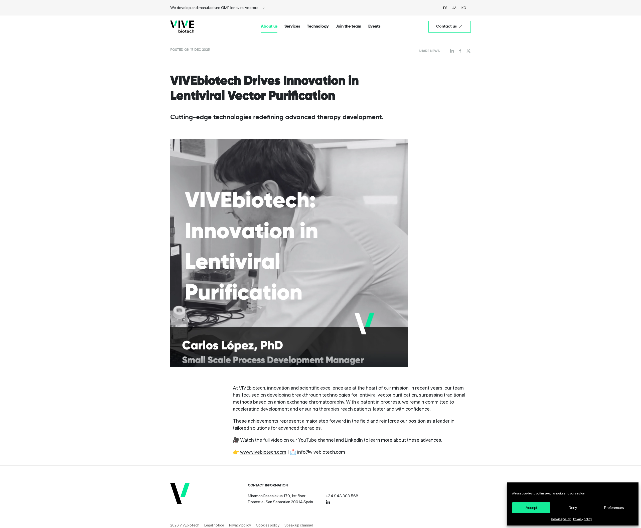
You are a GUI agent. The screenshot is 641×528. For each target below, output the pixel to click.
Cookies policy (561, 519)
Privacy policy (582, 519)
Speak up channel (298, 525)
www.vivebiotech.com (263, 452)
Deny (572, 507)
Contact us (446, 27)
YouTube (307, 440)
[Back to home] (182, 27)
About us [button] (269, 27)
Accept (531, 507)
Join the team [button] (348, 27)
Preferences (614, 507)
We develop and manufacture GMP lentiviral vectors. (214, 7)
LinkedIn (354, 440)
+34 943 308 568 (342, 495)
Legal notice (214, 525)
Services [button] (292, 27)
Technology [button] (318, 27)
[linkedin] (328, 501)
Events (374, 27)
